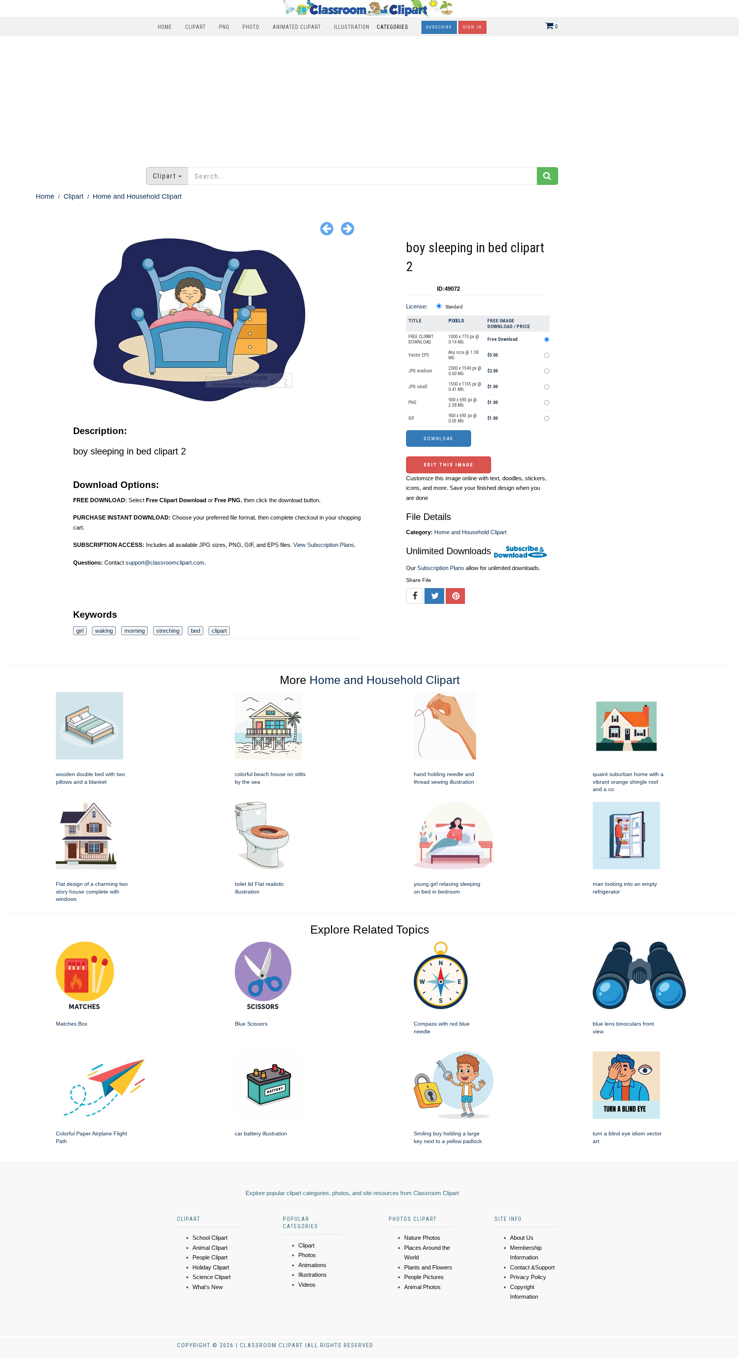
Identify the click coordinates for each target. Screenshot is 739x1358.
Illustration (352, 27)
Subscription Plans (440, 568)
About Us (521, 1237)
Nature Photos (422, 1237)
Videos (307, 1284)
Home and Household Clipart (137, 196)
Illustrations (312, 1274)
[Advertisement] (369, 98)
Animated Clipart (297, 27)
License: (416, 306)
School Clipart (209, 1237)
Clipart (195, 27)
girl (80, 630)
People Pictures (424, 1277)
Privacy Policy (528, 1277)
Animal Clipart (209, 1247)
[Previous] (326, 228)
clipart (219, 630)
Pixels (456, 321)
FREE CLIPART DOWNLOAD (421, 339)
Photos (307, 1255)
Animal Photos (422, 1287)
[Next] (347, 228)
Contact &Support (532, 1267)
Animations (312, 1265)
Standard (454, 307)
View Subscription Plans (323, 545)
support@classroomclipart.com (164, 562)
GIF (411, 418)
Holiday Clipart (210, 1267)
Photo (250, 27)
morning (134, 630)
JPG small (417, 386)
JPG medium (420, 371)
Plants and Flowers (428, 1267)
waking (104, 630)
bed (195, 630)
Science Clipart (211, 1277)
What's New (207, 1287)
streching (167, 630)
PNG (224, 27)
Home (165, 27)
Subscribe (439, 27)
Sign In (472, 27)
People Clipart (209, 1257)
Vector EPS (418, 355)
